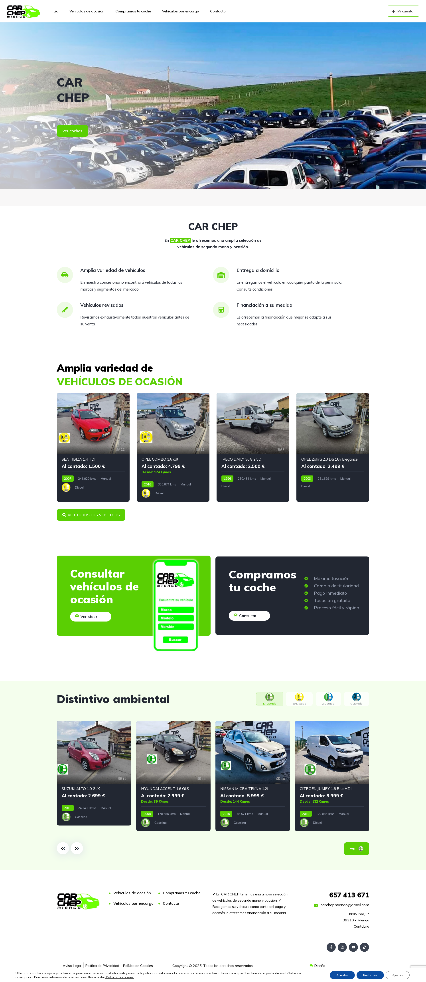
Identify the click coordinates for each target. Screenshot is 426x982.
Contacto (218, 11)
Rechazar (370, 975)
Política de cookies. (119, 977)
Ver (359, 848)
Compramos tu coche (133, 11)
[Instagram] (342, 947)
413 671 (349, 895)
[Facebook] (331, 947)
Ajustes (397, 975)
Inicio (54, 11)
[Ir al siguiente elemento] (77, 848)
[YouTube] (353, 947)
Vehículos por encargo (180, 11)
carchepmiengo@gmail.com (344, 905)
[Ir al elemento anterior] (63, 848)
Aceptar (342, 975)
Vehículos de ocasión (86, 11)
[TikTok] (364, 947)
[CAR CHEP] (23, 11)
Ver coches (72, 131)
